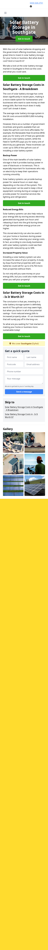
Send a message (24, 391)
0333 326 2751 (36, 3)
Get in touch (24, 38)
